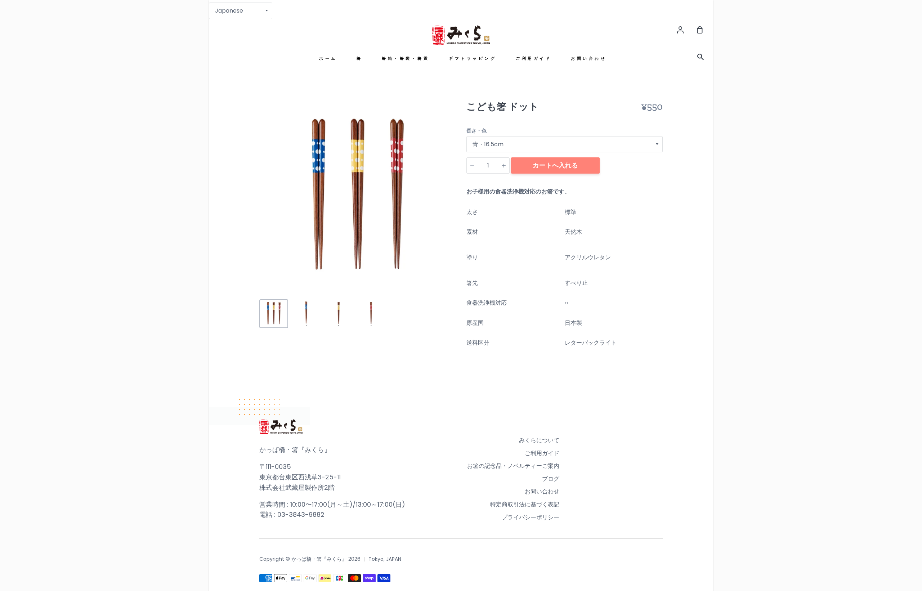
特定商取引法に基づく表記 (524, 504)
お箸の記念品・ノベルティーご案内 (513, 466)
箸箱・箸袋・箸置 (405, 58)
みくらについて (539, 440)
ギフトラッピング (472, 58)
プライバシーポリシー (530, 517)
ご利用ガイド (533, 58)
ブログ (550, 479)
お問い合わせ (589, 58)
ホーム (328, 58)
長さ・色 (476, 130)
